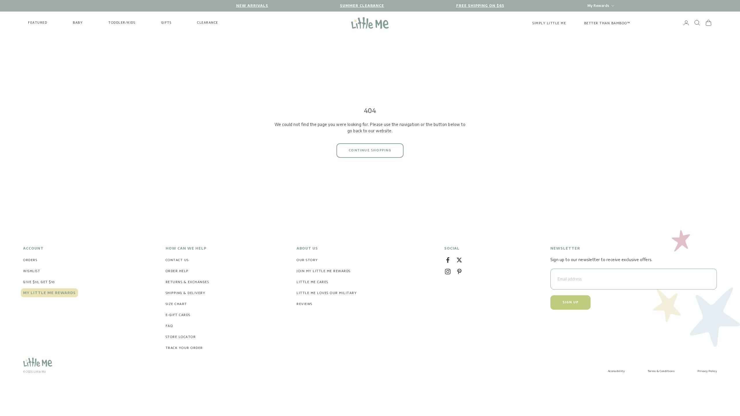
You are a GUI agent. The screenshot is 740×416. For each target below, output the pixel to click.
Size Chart (176, 304)
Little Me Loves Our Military (327, 293)
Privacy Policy (707, 371)
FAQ (169, 326)
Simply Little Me (549, 23)
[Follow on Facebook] (447, 260)
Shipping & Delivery (186, 293)
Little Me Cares (312, 282)
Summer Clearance (362, 5)
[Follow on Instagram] (447, 271)
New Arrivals (252, 5)
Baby (78, 23)
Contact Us (177, 260)
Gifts (166, 23)
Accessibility (616, 371)
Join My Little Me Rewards (324, 271)
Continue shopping (370, 150)
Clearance (207, 23)
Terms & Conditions (661, 371)
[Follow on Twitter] (459, 260)
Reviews (304, 304)
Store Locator (181, 337)
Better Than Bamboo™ (607, 23)
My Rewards (598, 5)
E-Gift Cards (178, 315)
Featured (37, 23)
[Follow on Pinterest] (459, 271)
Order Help (177, 271)
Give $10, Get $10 (39, 282)
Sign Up (570, 302)
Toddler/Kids (121, 23)
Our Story (307, 260)
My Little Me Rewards (49, 293)
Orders (30, 260)
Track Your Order (184, 348)
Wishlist (31, 271)
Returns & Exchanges (187, 282)
